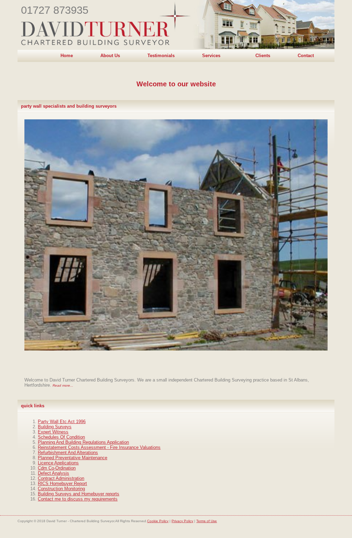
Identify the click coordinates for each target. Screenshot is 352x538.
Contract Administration (61, 478)
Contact (306, 55)
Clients (262, 55)
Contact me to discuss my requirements (78, 499)
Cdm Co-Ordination (57, 468)
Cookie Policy (157, 521)
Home (66, 55)
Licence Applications (58, 462)
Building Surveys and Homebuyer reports (78, 493)
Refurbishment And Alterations (68, 452)
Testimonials (161, 55)
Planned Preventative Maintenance (72, 457)
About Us (110, 55)
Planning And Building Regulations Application (83, 442)
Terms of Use (206, 521)
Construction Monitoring (61, 488)
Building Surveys (55, 426)
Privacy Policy (182, 521)
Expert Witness (53, 431)
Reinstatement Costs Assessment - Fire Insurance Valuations (99, 447)
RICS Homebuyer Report (62, 483)
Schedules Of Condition (61, 437)
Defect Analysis (53, 473)
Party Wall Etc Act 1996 (62, 421)
